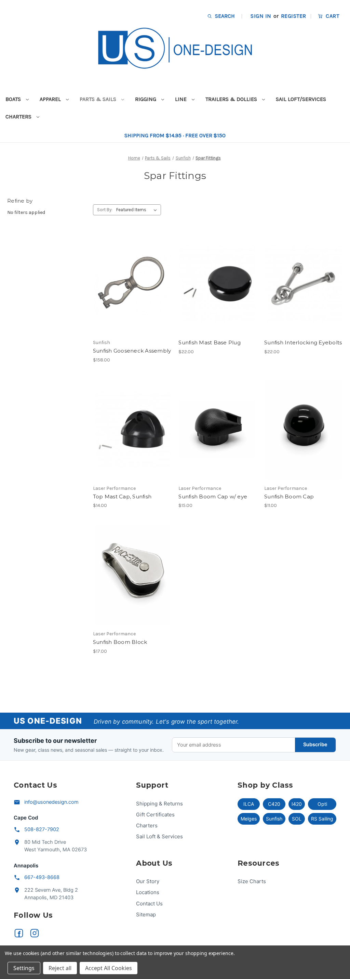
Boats (13, 99)
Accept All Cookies (108, 968)
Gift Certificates (155, 814)
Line (181, 99)
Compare (130, 284)
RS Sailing (322, 819)
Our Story (147, 881)
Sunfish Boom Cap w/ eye (212, 496)
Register (293, 16)
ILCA (248, 804)
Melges (249, 819)
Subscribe (315, 744)
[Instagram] (34, 933)
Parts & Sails (99, 99)
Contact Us (149, 903)
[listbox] (138, 210)
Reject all (60, 968)
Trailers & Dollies (231, 99)
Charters (19, 116)
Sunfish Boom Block (120, 642)
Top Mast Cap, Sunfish (122, 496)
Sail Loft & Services (159, 836)
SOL (296, 819)
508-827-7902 (41, 829)
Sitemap (146, 914)
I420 (297, 804)
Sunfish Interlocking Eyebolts (303, 342)
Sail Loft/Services (301, 99)
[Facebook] (19, 933)
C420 (274, 804)
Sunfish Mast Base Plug (209, 342)
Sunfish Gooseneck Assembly (132, 350)
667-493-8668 (41, 877)
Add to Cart (132, 295)
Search (224, 16)
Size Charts (252, 881)
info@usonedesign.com (51, 802)
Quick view (131, 271)
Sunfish (274, 819)
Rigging (146, 99)
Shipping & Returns (159, 803)
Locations (147, 892)
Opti (322, 804)
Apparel (51, 99)
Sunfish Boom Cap (289, 496)
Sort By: (104, 209)
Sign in (261, 16)
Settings (24, 968)
